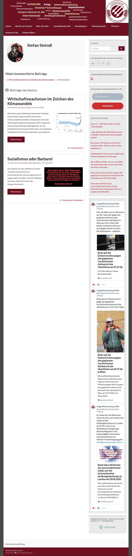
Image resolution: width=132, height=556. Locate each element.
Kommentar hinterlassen (73, 200)
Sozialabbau (81, 26)
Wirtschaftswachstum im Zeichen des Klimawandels (31, 79)
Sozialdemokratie (62, 26)
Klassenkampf (99, 26)
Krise (23, 108)
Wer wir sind (42, 26)
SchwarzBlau (28, 32)
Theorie (115, 26)
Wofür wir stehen (23, 26)
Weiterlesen (16, 139)
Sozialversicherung (28, 163)
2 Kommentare (77, 148)
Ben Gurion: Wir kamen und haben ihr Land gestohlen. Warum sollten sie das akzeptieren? (106, 145)
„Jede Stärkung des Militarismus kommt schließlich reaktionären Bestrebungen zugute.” (106, 134)
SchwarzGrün (11, 32)
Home (8, 26)
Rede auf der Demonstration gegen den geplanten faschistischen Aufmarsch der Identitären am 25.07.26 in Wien (107, 175)
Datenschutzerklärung (15, 544)
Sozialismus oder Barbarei (30, 158)
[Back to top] (126, 550)
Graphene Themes (26, 553)
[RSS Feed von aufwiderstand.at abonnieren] (92, 78)
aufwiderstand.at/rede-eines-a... (110, 442)
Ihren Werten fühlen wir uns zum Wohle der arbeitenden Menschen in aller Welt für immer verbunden (107, 164)
